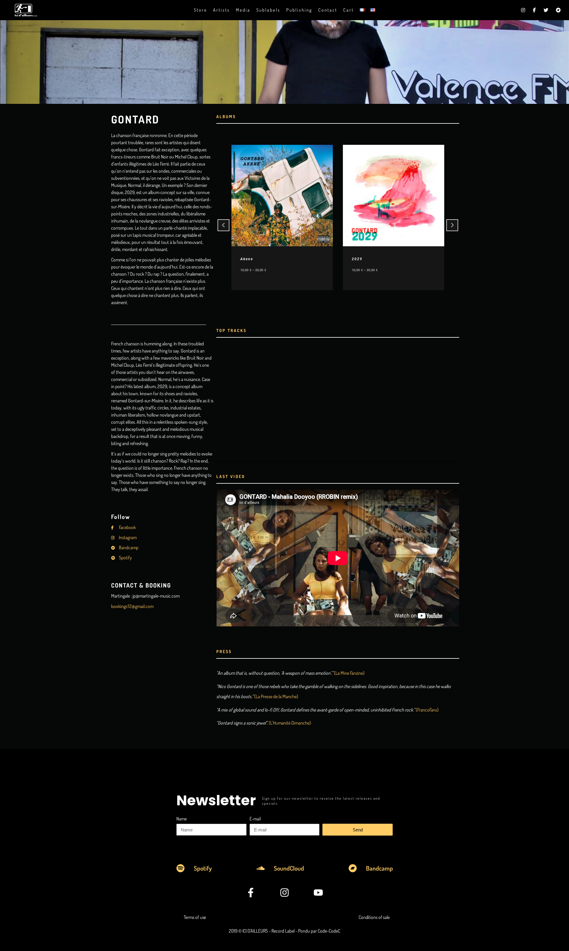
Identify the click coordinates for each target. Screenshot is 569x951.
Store (200, 10)
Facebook (127, 527)
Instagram (127, 537)
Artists (221, 10)
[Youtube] (318, 892)
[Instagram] (284, 892)
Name (181, 819)
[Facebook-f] (251, 892)
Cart (348, 10)
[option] (282, 217)
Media (243, 10)
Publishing (299, 10)
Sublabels (268, 10)
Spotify (125, 558)
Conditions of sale (374, 917)
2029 (357, 259)
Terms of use (195, 917)
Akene (246, 259)
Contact (327, 10)
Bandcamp (128, 547)
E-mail (255, 819)
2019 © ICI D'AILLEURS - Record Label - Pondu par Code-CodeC (284, 931)
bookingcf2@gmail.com (132, 606)
